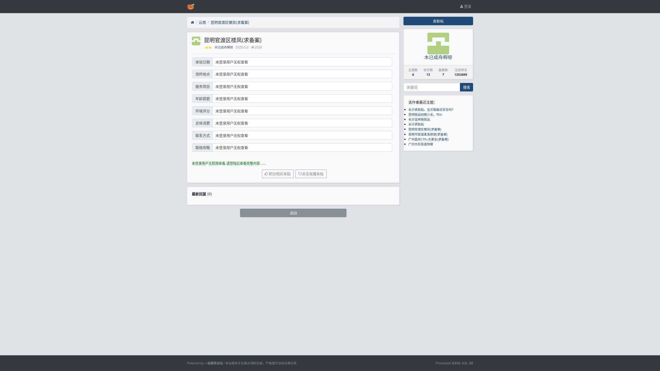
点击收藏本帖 (313, 174)
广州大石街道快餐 (420, 144)
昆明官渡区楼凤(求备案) (230, 22)
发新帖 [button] (438, 20)
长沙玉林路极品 (419, 119)
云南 (202, 22)
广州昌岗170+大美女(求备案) (428, 139)
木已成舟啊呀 (223, 47)
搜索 (466, 87)
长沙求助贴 (416, 124)
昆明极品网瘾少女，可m (425, 114)
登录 (467, 6)
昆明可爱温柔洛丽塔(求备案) (428, 134)
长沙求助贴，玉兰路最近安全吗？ (431, 109)
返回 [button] (293, 212)
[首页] (192, 22)
